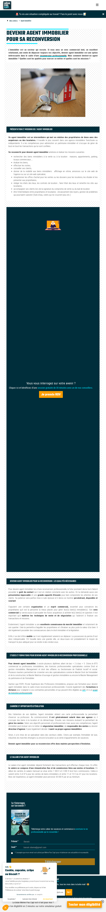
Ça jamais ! (12, 899)
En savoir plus (87, 898)
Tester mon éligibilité (84, 904)
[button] (5, 908)
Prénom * (14, 841)
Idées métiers (13, 21)
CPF (84, 690)
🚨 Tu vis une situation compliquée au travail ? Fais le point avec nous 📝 (51, 14)
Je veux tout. (48, 899)
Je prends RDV (51, 394)
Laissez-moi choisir (29, 899)
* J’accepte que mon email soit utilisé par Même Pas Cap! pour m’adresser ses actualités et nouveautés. (52, 852)
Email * (14, 847)
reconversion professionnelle (53, 55)
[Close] (103, 14)
